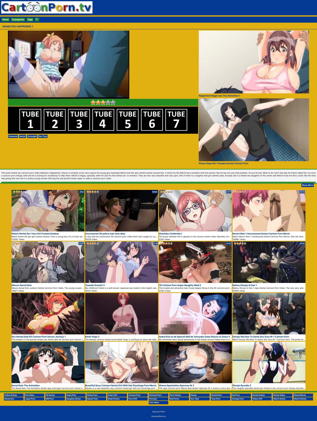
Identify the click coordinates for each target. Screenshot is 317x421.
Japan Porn (30, 399)
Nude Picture (114, 399)
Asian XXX (112, 395)
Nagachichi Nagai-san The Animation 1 (219, 95)
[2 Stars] (98, 102)
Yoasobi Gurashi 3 (95, 285)
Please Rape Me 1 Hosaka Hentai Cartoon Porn (223, 163)
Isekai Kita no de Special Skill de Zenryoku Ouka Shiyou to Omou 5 (194, 336)
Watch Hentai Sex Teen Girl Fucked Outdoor (35, 233)
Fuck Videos (175, 395)
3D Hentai (50, 395)
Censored (13, 136)
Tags (30, 19)
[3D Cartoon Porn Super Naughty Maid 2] (195, 282)
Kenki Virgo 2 (92, 336)
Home (5, 19)
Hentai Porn (216, 395)
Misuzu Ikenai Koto (22, 285)
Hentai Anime (259, 395)
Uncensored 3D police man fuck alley (105, 233)
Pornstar (153, 399)
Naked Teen (92, 399)
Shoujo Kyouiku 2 (242, 385)
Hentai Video (279, 395)
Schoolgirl (32, 136)
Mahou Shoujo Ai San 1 (245, 285)
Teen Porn (215, 399)
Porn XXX (133, 399)
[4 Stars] (108, 102)
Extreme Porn (155, 395)
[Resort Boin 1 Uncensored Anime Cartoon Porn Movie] (269, 230)
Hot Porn (236, 395)
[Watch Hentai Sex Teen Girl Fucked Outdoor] (48, 230)
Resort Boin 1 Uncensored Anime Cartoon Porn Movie (261, 233)
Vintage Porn (238, 399)
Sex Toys (43, 136)
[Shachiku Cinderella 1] (195, 230)
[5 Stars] (112, 102)
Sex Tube (195, 399)
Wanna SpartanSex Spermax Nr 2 (176, 385)
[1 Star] (93, 102)
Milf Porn (50, 399)
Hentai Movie (300, 395)
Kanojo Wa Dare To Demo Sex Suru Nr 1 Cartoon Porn (261, 336)
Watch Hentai (300, 399)
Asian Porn (71, 395)
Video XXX (257, 399)
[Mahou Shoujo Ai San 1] (269, 282)
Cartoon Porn (134, 395)
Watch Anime (279, 399)
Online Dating (10, 395)
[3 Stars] (103, 102)
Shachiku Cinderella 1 (170, 233)
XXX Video (154, 402)
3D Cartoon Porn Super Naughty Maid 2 (180, 285)
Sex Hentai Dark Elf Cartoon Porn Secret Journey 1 (39, 336)
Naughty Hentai (73, 399)
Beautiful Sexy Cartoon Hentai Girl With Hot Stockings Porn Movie (120, 385)
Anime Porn (92, 395)
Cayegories (18, 19)
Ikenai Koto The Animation (26, 385)
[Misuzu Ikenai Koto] (48, 282)
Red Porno (174, 399)
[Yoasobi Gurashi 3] (121, 282)
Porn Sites (29, 395)
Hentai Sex (9, 399)
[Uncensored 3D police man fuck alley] (121, 230)
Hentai (23, 136)
